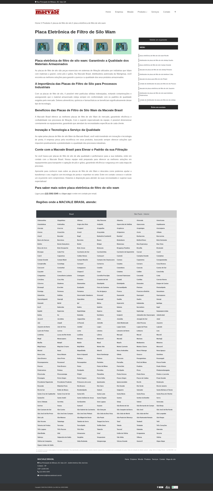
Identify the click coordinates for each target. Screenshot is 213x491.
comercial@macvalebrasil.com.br (50, 475)
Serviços (155, 12)
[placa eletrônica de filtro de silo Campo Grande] (83, 47)
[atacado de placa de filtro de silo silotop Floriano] (103, 47)
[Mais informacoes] (175, 11)
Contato (166, 12)
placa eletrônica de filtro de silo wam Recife (154, 56)
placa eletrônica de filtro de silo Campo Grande (155, 65)
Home (108, 12)
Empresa (119, 12)
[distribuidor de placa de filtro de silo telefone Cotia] (122, 47)
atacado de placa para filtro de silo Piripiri (153, 79)
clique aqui (66, 194)
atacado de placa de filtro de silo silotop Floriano (156, 70)
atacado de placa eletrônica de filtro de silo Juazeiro (157, 88)
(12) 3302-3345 (52, 194)
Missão (130, 12)
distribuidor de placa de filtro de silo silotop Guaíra (156, 60)
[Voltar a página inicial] (47, 12)
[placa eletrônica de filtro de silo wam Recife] (44, 47)
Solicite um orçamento (158, 40)
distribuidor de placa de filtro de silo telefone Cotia (156, 74)
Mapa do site (171, 459)
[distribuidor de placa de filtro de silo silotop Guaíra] (64, 47)
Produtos (142, 12)
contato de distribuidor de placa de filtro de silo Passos (158, 84)
